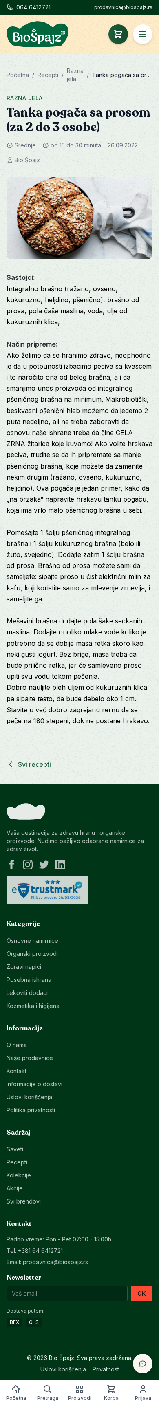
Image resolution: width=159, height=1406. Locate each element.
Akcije (15, 1188)
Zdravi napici (24, 966)
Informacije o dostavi (34, 1083)
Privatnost (106, 1369)
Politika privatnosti (31, 1110)
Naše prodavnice (30, 1057)
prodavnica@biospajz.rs (123, 7)
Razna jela (25, 98)
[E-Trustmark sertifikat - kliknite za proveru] (47, 890)
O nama (17, 1044)
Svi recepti (34, 764)
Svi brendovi (24, 1201)
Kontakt (16, 1070)
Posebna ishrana (29, 979)
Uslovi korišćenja (29, 1097)
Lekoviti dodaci (27, 992)
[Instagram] (28, 864)
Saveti (15, 1149)
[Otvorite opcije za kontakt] (142, 1363)
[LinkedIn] (60, 864)
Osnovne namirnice (32, 940)
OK (141, 1293)
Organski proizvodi (32, 953)
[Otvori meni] (142, 34)
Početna (18, 74)
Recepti (48, 74)
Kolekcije (19, 1175)
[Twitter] (44, 864)
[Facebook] (11, 864)
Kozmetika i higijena (33, 1005)
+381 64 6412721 (40, 1250)
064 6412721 (33, 7)
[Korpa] (118, 34)
